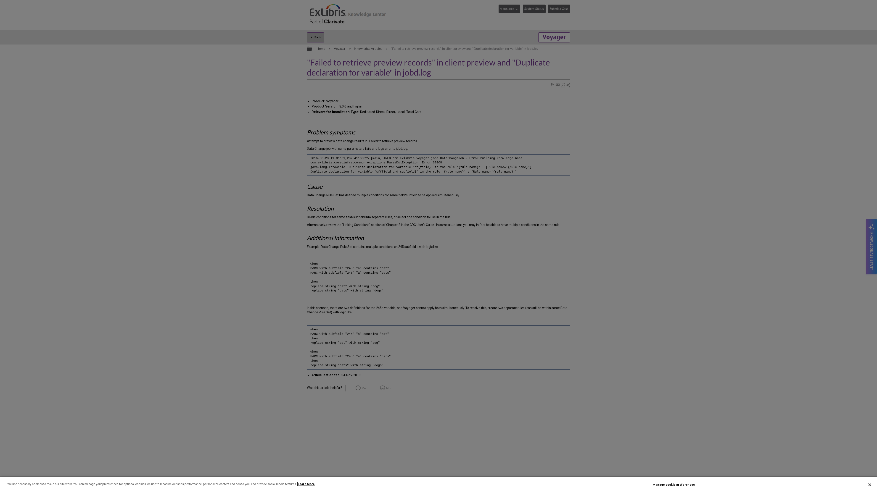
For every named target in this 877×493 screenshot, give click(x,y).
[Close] (870, 485)
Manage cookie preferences (674, 484)
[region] (438, 485)
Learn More (306, 484)
